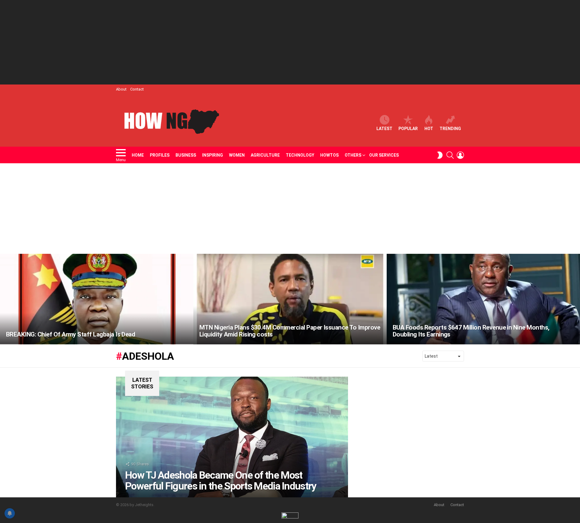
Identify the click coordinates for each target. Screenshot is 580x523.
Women (237, 155)
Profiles (159, 155)
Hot (428, 128)
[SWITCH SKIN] (439, 155)
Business (186, 155)
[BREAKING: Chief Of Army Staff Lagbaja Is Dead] (96, 299)
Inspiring (212, 155)
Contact (137, 89)
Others (353, 155)
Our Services (384, 155)
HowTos (329, 155)
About (121, 89)
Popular (408, 128)
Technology (300, 155)
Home (138, 155)
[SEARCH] (450, 155)
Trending (450, 128)
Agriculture (265, 155)
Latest (384, 128)
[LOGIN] (460, 155)
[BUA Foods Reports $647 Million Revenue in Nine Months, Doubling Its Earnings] (483, 299)
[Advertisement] (290, 42)
